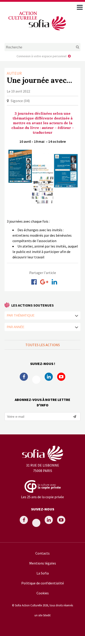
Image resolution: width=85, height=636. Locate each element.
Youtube (61, 377)
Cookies (42, 593)
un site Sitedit (42, 615)
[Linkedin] (54, 282)
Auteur (14, 73)
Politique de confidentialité (42, 583)
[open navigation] (80, 7)
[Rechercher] (73, 47)
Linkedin (49, 377)
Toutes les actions (42, 345)
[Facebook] (34, 282)
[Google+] (44, 282)
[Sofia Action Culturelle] (37, 31)
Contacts (42, 553)
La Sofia (42, 573)
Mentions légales (42, 563)
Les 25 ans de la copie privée (42, 497)
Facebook (24, 377)
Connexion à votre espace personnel (41, 56)
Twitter (36, 380)
